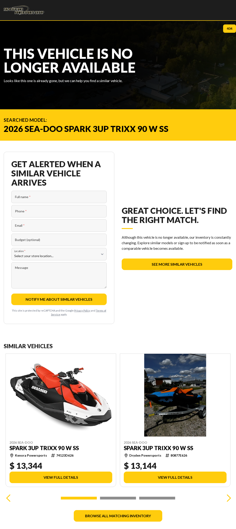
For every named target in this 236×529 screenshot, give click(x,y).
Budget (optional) (27, 240)
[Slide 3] (157, 498)
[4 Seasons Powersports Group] (24, 10)
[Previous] (8, 498)
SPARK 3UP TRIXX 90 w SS (44, 448)
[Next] (227, 498)
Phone (21, 211)
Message (21, 268)
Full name (23, 197)
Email (20, 225)
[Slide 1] (79, 498)
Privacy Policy (82, 310)
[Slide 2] (118, 498)
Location (19, 251)
